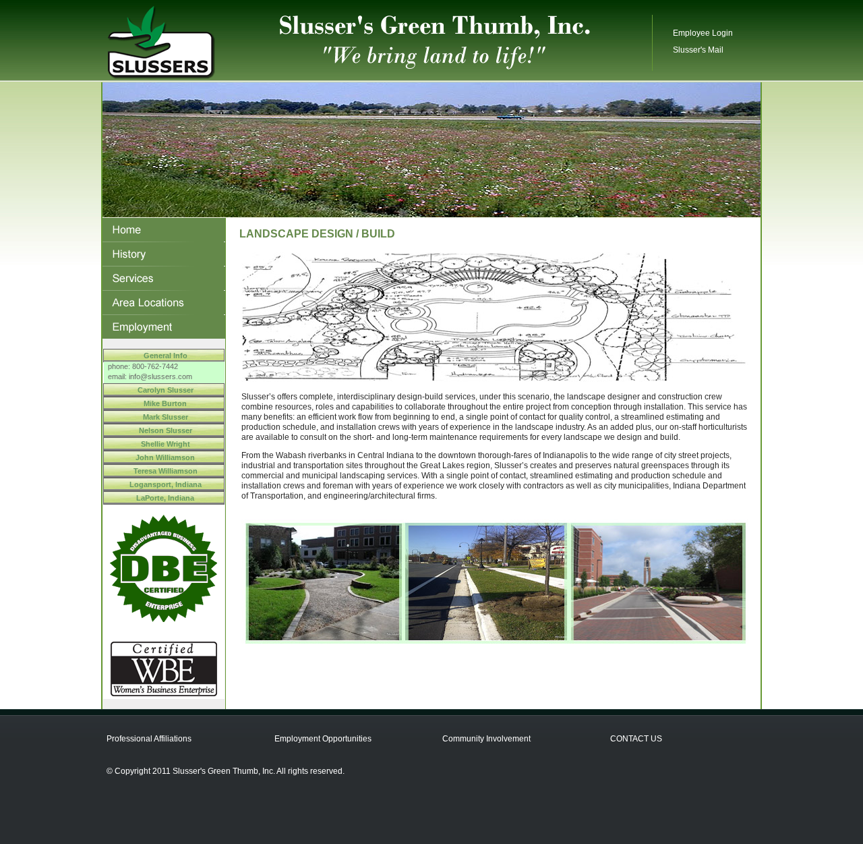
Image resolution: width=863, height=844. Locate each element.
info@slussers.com (160, 376)
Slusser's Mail (698, 50)
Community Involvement (486, 738)
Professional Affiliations (149, 738)
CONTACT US (636, 738)
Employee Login (703, 33)
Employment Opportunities (322, 738)
